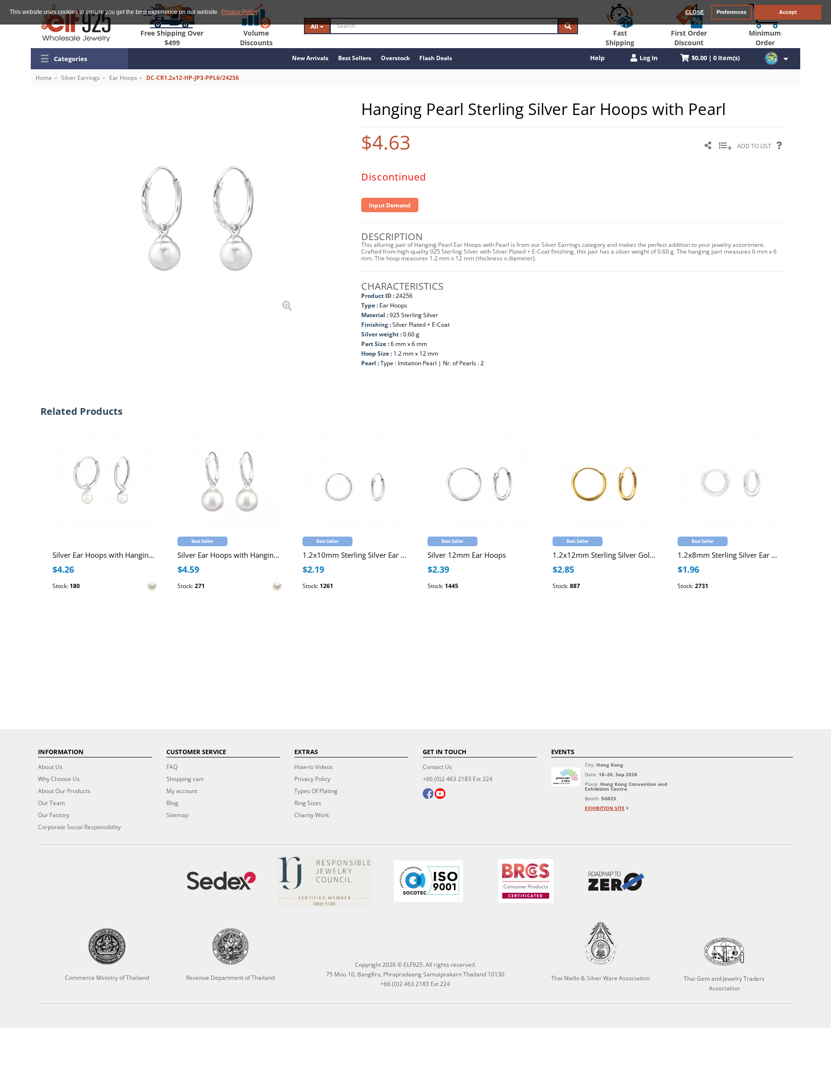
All (315, 26)
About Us (50, 767)
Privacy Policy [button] (239, 12)
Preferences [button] (731, 12)
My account (181, 791)
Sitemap (177, 815)
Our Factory (53, 815)
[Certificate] (325, 881)
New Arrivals (310, 58)
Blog (172, 803)
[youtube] (440, 794)
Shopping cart (184, 779)
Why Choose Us (59, 779)
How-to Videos (313, 767)
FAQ (171, 767)
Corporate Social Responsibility (79, 827)
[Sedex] (221, 881)
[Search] (568, 26)
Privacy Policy (312, 779)
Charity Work (311, 815)
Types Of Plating (316, 791)
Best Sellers (354, 58)
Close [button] (694, 12)
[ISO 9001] (428, 881)
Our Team (51, 803)
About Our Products (64, 791)
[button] (79, 58)
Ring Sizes (307, 803)
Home (44, 78)
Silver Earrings (80, 78)
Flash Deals (435, 58)
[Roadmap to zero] (616, 881)
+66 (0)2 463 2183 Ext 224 (457, 779)
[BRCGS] (525, 881)
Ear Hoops (123, 78)
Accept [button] (788, 12)
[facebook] (428, 794)
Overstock (395, 58)
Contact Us (437, 767)
